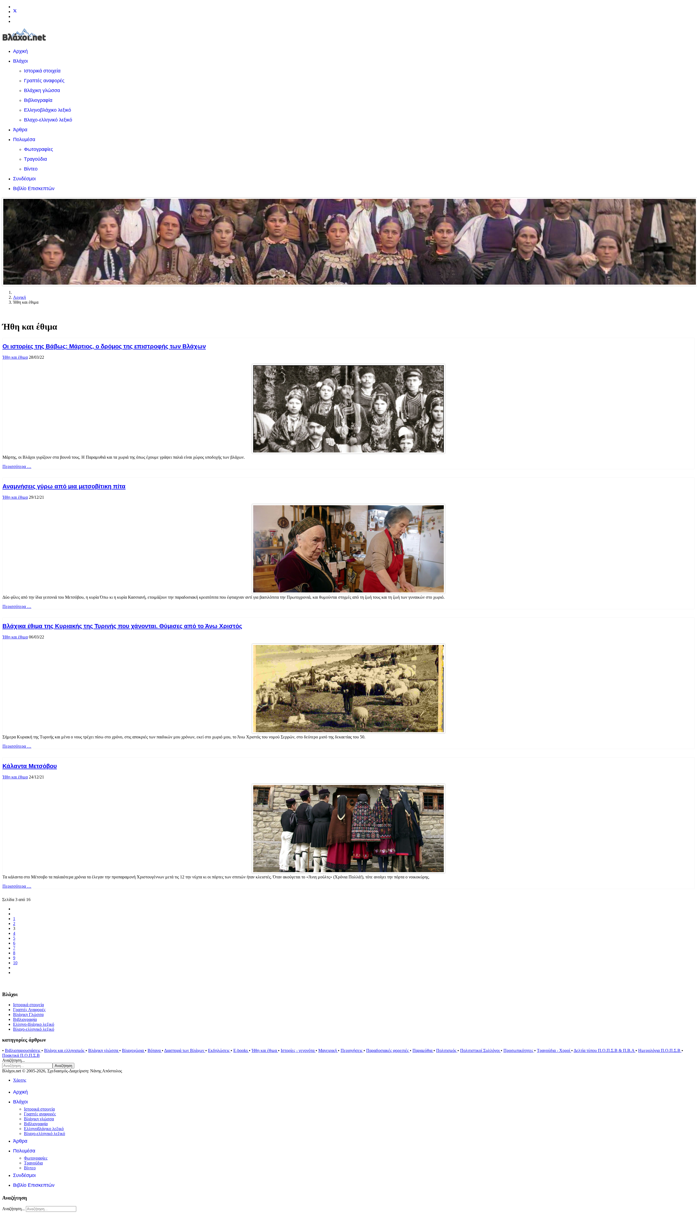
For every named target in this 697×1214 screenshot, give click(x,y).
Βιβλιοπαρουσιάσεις (23, 1050)
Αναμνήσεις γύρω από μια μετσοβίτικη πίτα (64, 486)
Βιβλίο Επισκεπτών (33, 188)
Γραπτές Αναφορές (29, 1009)
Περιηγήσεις (352, 1050)
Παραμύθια (422, 1050)
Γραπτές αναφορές (44, 80)
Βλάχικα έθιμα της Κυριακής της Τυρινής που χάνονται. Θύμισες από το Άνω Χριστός (122, 626)
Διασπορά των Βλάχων (184, 1050)
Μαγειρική (328, 1050)
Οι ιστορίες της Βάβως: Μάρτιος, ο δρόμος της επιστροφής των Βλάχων (104, 346)
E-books (241, 1050)
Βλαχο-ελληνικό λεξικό (48, 120)
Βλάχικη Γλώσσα (28, 1014)
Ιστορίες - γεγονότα (298, 1050)
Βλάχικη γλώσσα (42, 90)
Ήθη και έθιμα (15, 357)
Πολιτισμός (446, 1050)
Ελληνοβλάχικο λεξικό (47, 110)
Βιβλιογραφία (38, 100)
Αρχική (20, 51)
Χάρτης (19, 1080)
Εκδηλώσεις (219, 1050)
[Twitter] (15, 11)
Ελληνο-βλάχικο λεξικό (33, 1024)
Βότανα (155, 1050)
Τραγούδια (35, 159)
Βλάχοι (20, 61)
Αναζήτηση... (13, 1060)
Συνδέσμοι (24, 178)
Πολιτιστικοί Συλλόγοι (480, 1050)
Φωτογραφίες (38, 149)
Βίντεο (31, 169)
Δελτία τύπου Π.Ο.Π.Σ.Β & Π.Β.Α (604, 1050)
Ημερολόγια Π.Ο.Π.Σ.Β (659, 1050)
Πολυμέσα (24, 139)
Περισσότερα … (16, 466)
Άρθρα (20, 129)
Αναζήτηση (63, 1066)
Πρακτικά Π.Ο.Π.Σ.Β (21, 1055)
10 (15, 962)
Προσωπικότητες (518, 1050)
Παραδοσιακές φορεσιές (388, 1050)
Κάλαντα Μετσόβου (29, 766)
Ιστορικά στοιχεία (42, 71)
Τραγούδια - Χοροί (554, 1050)
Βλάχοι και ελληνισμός (64, 1050)
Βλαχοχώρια (133, 1050)
